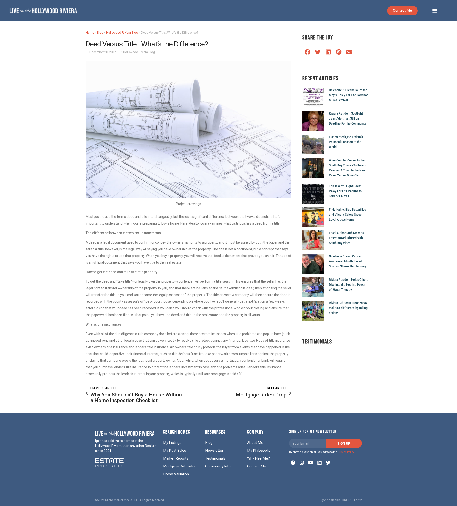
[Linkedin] (319, 462)
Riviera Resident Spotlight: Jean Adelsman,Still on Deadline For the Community (347, 118)
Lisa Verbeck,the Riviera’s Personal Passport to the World (346, 142)
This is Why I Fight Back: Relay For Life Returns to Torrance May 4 (345, 191)
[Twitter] (328, 462)
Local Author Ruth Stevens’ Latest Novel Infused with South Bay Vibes (346, 238)
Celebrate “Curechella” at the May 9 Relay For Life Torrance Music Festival (348, 95)
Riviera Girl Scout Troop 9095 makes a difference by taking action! (348, 308)
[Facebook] (293, 462)
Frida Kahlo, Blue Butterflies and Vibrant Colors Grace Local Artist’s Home (347, 214)
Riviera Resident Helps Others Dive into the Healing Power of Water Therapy (348, 284)
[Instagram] (302, 462)
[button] (307, 52)
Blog (100, 32)
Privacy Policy (346, 452)
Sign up (343, 443)
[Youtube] (310, 462)
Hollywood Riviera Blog (122, 32)
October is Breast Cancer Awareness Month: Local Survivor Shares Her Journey (347, 261)
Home (90, 32)
